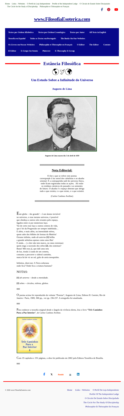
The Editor (94, 45)
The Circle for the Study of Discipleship (22, 6)
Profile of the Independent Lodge (65, 4)
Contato (106, 45)
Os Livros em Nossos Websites (21, 45)
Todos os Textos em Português (43, 38)
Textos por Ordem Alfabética (21, 32)
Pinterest (46, 51)
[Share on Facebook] (44, 374)
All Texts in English (97, 32)
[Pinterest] (108, 9)
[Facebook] (102, 9)
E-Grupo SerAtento (29, 51)
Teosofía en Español (16, 38)
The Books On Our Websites (73, 38)
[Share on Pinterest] (70, 374)
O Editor (81, 45)
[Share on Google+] (61, 374)
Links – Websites (18, 4)
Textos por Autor (77, 32)
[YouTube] (116, 9)
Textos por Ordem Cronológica (51, 32)
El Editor (12, 51)
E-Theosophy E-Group (65, 51)
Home (7, 4)
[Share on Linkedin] (78, 374)
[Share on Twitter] (51, 374)
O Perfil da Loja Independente (38, 4)
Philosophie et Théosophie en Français (54, 6)
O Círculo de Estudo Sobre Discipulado (95, 4)
